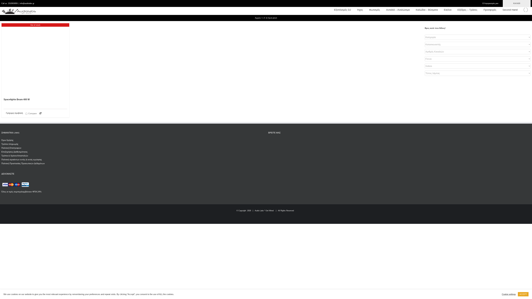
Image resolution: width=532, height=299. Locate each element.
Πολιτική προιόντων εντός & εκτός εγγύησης (21, 159)
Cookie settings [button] (509, 294)
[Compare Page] (39, 113)
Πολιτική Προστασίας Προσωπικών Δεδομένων (23, 163)
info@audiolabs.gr (27, 3)
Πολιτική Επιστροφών (11, 148)
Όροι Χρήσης (7, 140)
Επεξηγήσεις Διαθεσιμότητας (14, 152)
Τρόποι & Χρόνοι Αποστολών (14, 155)
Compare (32, 113)
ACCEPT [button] (523, 294)
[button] (526, 10)
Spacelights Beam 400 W (17, 99)
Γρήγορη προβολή (14, 113)
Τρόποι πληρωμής (9, 144)
